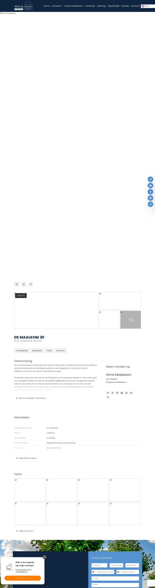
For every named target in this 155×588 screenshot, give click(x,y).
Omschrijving (21, 350)
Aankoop (90, 5)
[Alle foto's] (16, 284)
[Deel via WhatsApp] (126, 393)
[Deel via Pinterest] (117, 393)
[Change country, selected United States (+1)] (93, 572)
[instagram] (150, 204)
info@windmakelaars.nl (116, 382)
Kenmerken (37, 350)
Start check (21, 578)
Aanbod (56, 5)
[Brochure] (23, 284)
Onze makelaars (73, 5)
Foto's (49, 350)
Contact (135, 5)
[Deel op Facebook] (108, 393)
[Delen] (30, 284)
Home (46, 5)
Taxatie (125, 5)
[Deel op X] (112, 393)
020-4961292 (111, 379)
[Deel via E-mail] (131, 393)
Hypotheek (113, 5)
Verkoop (101, 5)
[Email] (150, 185)
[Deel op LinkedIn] (122, 393)
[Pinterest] (150, 198)
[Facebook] (150, 192)
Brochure (61, 350)
